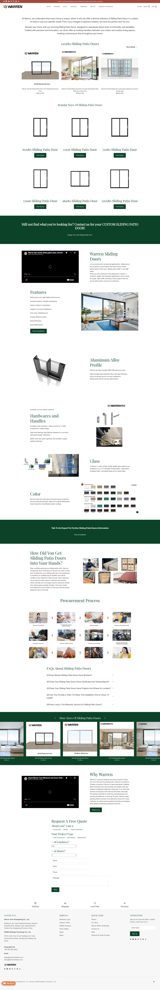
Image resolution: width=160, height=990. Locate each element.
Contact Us (95, 929)
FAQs (93, 932)
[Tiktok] (18, 1)
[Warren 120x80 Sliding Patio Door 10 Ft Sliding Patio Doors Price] (40, 68)
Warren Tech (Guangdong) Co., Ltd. (18, 981)
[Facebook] (6, 1)
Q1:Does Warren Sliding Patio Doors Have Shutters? (69, 675)
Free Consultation (38, 331)
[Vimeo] (11, 1)
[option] (80, 635)
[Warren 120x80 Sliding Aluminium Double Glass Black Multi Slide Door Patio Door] (80, 68)
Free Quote (40, 155)
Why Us (92, 6)
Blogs (61, 932)
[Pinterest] (16, 1)
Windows (57, 6)
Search (93, 919)
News (61, 935)
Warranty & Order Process (100, 935)
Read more (96, 810)
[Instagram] (13, 1)
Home (48, 6)
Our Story (94, 922)
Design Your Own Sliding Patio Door (80, 235)
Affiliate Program (65, 926)
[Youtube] (8, 1)
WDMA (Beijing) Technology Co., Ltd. (46, 981)
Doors (65, 6)
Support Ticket (65, 922)
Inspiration (83, 6)
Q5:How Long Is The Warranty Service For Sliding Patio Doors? (74, 704)
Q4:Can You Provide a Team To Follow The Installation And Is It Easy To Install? (78, 696)
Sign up (134, 934)
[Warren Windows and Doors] (13, 6)
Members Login (65, 919)
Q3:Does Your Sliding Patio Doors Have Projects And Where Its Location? (79, 688)
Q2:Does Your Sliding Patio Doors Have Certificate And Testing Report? (78, 681)
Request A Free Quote (106, 6)
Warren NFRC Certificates (100, 926)
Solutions (73, 6)
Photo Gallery (64, 929)
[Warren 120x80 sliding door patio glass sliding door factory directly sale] (119, 68)
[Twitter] (4, 1)
